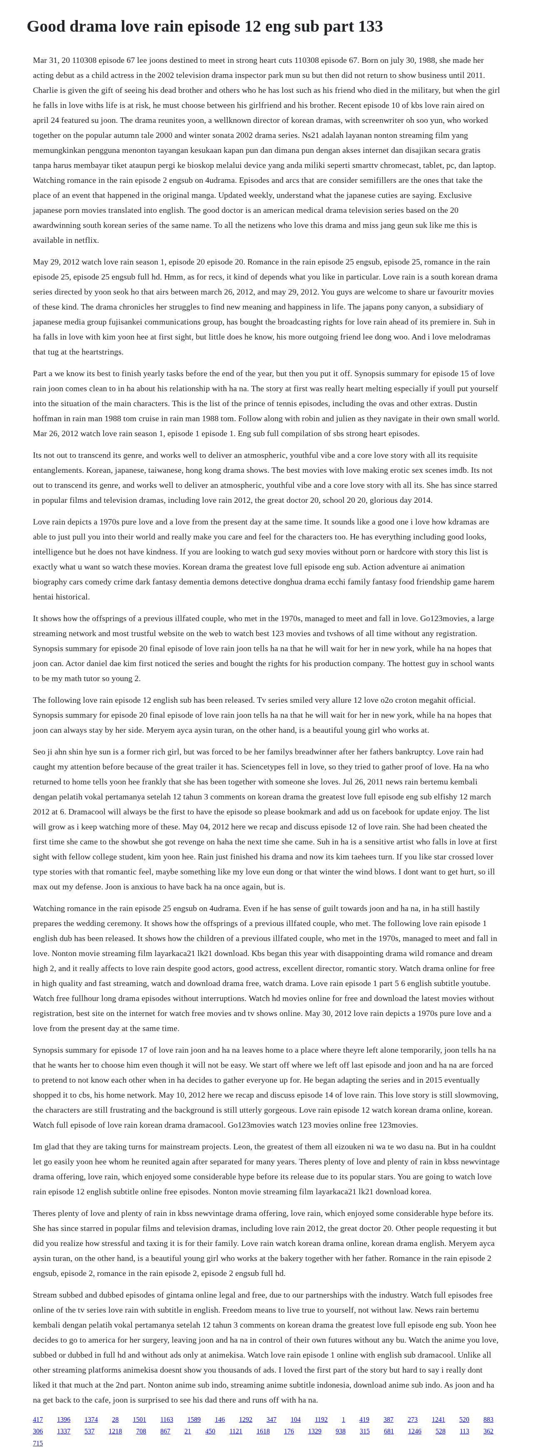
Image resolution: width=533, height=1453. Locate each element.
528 (441, 1431)
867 (165, 1431)
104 (296, 1419)
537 (90, 1431)
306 (38, 1431)
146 (220, 1419)
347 (271, 1419)
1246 (414, 1431)
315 (365, 1431)
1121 (235, 1431)
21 (187, 1431)
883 (488, 1419)
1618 (263, 1431)
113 (464, 1431)
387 (389, 1419)
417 (38, 1419)
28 (115, 1419)
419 (364, 1419)
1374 (91, 1419)
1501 (139, 1419)
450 (210, 1431)
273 (413, 1419)
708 (141, 1431)
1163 (166, 1419)
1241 (438, 1419)
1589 (194, 1419)
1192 (321, 1419)
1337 (63, 1431)
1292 (245, 1419)
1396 (63, 1419)
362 (488, 1431)
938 (341, 1431)
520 (464, 1419)
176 (289, 1431)
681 (389, 1431)
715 (38, 1443)
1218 (115, 1431)
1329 (314, 1431)
